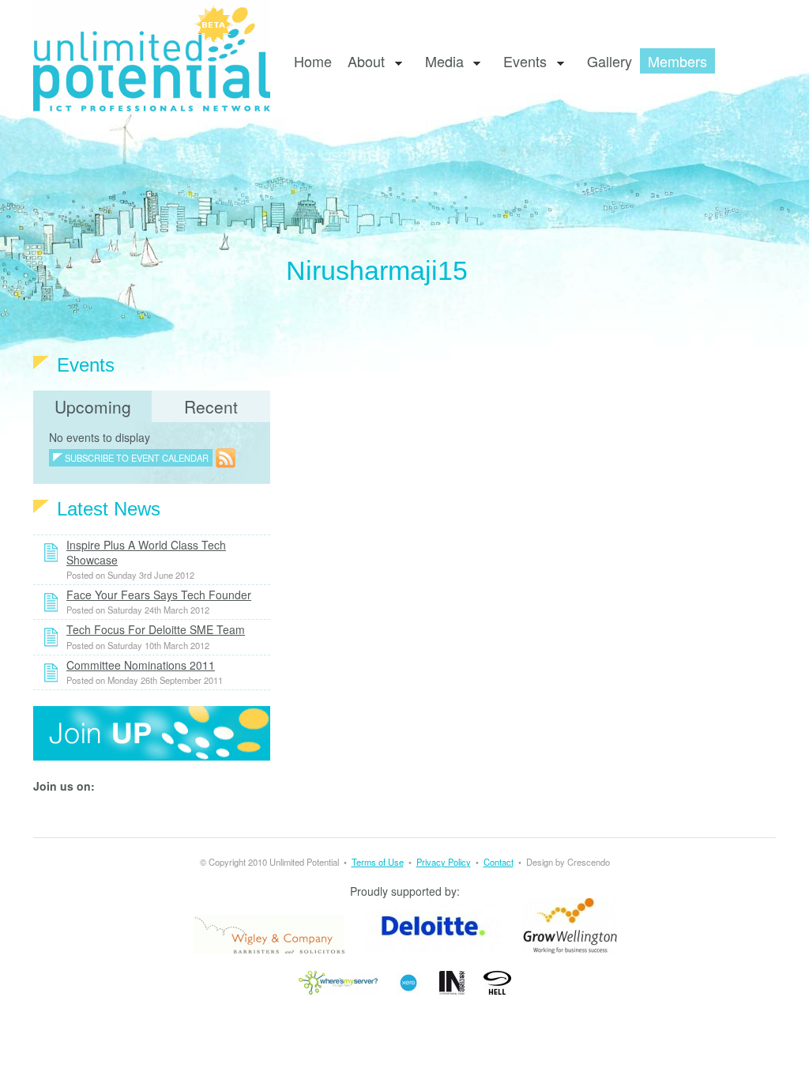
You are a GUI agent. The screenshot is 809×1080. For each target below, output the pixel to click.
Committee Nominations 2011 (140, 665)
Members (677, 61)
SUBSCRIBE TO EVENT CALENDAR (137, 457)
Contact (499, 861)
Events (521, 62)
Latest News (108, 508)
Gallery (609, 61)
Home (313, 61)
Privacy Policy (443, 861)
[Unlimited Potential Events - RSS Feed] (225, 457)
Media (440, 62)
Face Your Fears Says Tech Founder (158, 594)
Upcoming (93, 406)
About (362, 62)
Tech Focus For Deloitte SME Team (155, 629)
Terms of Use (378, 861)
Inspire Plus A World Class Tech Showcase (146, 552)
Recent (211, 406)
